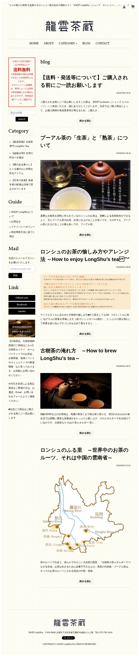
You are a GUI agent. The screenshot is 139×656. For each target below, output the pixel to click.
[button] (68, 43)
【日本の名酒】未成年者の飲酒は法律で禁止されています (21, 184)
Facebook (22, 304)
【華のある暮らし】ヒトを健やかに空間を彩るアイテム (21, 168)
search (21, 119)
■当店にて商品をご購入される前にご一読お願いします (21, 413)
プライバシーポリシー (23, 226)
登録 (15, 275)
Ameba (22, 311)
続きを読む (85, 120)
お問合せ (16, 221)
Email (19, 392)
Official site (22, 298)
